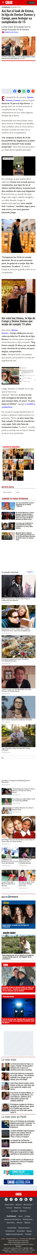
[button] (18, 49)
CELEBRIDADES (6, 7)
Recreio (19, 1222)
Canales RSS (11, 1228)
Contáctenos (10, 1231)
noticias (18, 902)
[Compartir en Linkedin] (28, 91)
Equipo (29, 1231)
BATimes (23, 1211)
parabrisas (18, 996)
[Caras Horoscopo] (18, 1184)
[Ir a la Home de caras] (9, 3)
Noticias (18, 1205)
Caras (20, 1216)
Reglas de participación (14, 1234)
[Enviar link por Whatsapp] (23, 91)
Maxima (27, 1222)
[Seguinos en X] (16, 1199)
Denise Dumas (7, 492)
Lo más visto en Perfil (14, 1117)
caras (18, 965)
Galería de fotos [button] (11, 32)
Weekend (17, 1208)
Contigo (27, 1216)
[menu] (3, 3)
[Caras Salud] (18, 1174)
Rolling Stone (28, 1219)
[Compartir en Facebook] (14, 91)
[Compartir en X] (19, 91)
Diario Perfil (9, 1205)
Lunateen (14, 1211)
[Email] (32, 91)
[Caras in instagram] (6, 1199)
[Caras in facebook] (11, 1199)
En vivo (32, 3)
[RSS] (25, 1199)
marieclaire (18, 933)
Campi (17, 492)
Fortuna (9, 1208)
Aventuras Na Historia (12, 1219)
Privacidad (21, 1231)
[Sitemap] (30, 1199)
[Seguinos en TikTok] (21, 1199)
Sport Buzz (11, 1222)
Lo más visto (9, 1059)
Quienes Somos (24, 1228)
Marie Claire (27, 1205)
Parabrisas (27, 1208)
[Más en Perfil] (13, 897)
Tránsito (28, 1234)
